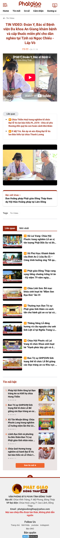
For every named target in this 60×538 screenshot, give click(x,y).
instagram (44, 525)
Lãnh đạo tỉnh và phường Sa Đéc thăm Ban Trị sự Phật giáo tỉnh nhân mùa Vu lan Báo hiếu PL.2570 (22, 437)
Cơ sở (27, 11)
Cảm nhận (38, 11)
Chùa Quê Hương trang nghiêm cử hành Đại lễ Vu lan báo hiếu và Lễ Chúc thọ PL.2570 (22, 452)
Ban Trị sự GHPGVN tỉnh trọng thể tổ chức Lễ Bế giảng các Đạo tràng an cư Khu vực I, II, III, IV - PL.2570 (22, 408)
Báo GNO (30, 529)
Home (6, 11)
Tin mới (16, 11)
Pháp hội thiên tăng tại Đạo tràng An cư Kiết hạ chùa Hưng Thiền (22, 393)
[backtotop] (30, 478)
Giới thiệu (25, 525)
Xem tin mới (29, 465)
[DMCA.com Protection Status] (30, 536)
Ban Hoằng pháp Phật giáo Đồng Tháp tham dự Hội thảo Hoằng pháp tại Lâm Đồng (28, 200)
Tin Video (14, 213)
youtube (34, 525)
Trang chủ (15, 525)
